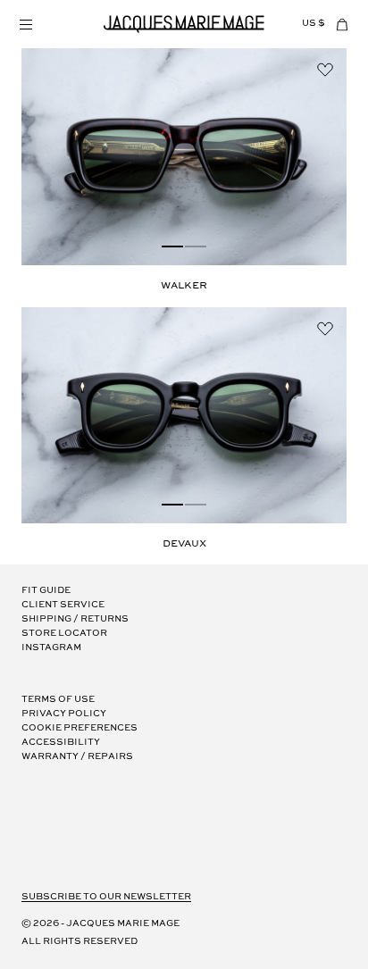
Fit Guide (46, 591)
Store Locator (64, 634)
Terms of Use (58, 700)
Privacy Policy (63, 714)
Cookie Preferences (79, 728)
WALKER (184, 285)
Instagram (51, 648)
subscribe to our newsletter (106, 897)
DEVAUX (184, 544)
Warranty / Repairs (77, 757)
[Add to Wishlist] (325, 69)
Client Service (63, 605)
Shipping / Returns (75, 619)
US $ (313, 24)
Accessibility (60, 743)
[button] (25, 24)
